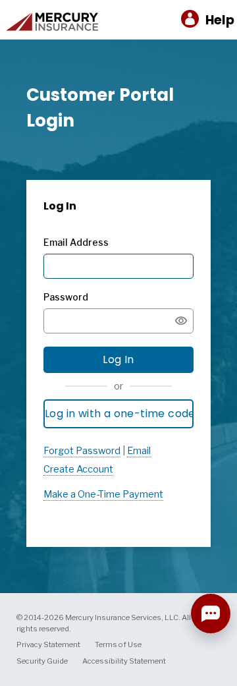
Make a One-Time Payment (103, 494)
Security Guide (42, 661)
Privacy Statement (48, 644)
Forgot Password (81, 451)
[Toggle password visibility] (181, 321)
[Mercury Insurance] (52, 29)
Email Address (76, 242)
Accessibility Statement (124, 661)
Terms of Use (118, 644)
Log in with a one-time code (119, 413)
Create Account (78, 469)
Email (139, 451)
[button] (207, 20)
